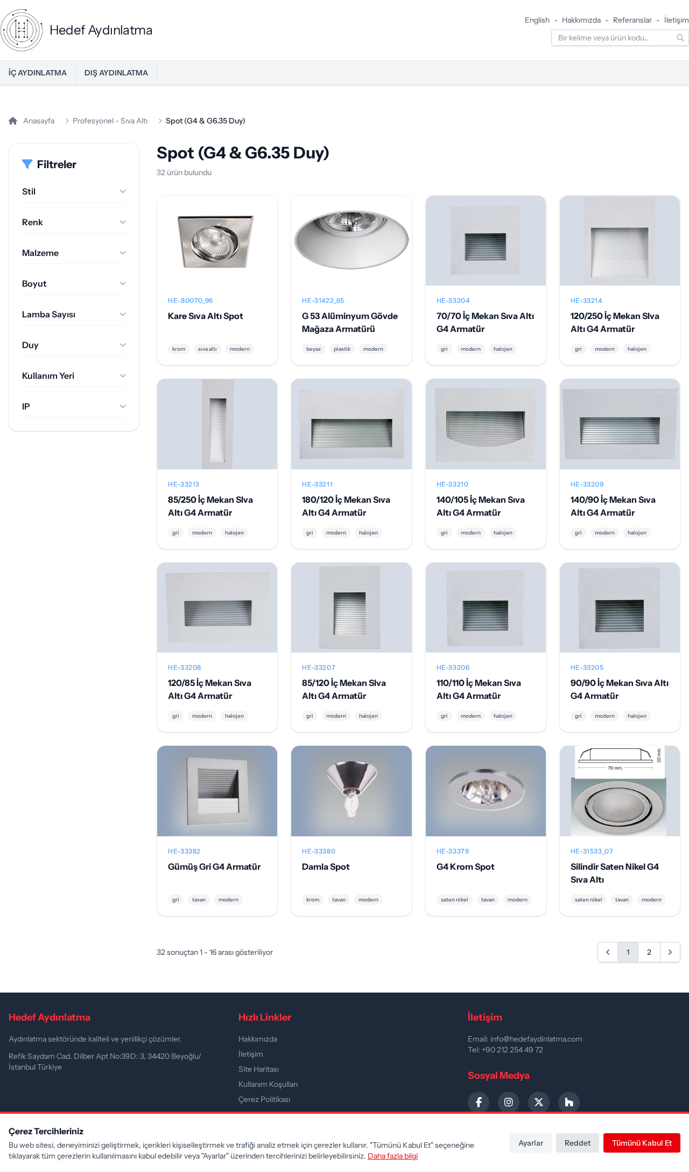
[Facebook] (478, 1102)
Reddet (577, 1143)
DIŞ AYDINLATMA (116, 73)
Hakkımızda (581, 20)
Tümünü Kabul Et (642, 1143)
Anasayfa (38, 121)
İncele (217, 249)
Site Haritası (258, 1069)
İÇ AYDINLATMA (38, 73)
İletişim (676, 20)
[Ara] (680, 37)
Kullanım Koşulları (268, 1084)
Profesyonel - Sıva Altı (110, 121)
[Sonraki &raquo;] (670, 952)
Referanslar (632, 20)
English (537, 20)
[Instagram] (508, 1102)
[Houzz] (569, 1102)
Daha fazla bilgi (393, 1156)
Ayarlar (530, 1143)
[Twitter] (539, 1102)
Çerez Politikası (264, 1099)
